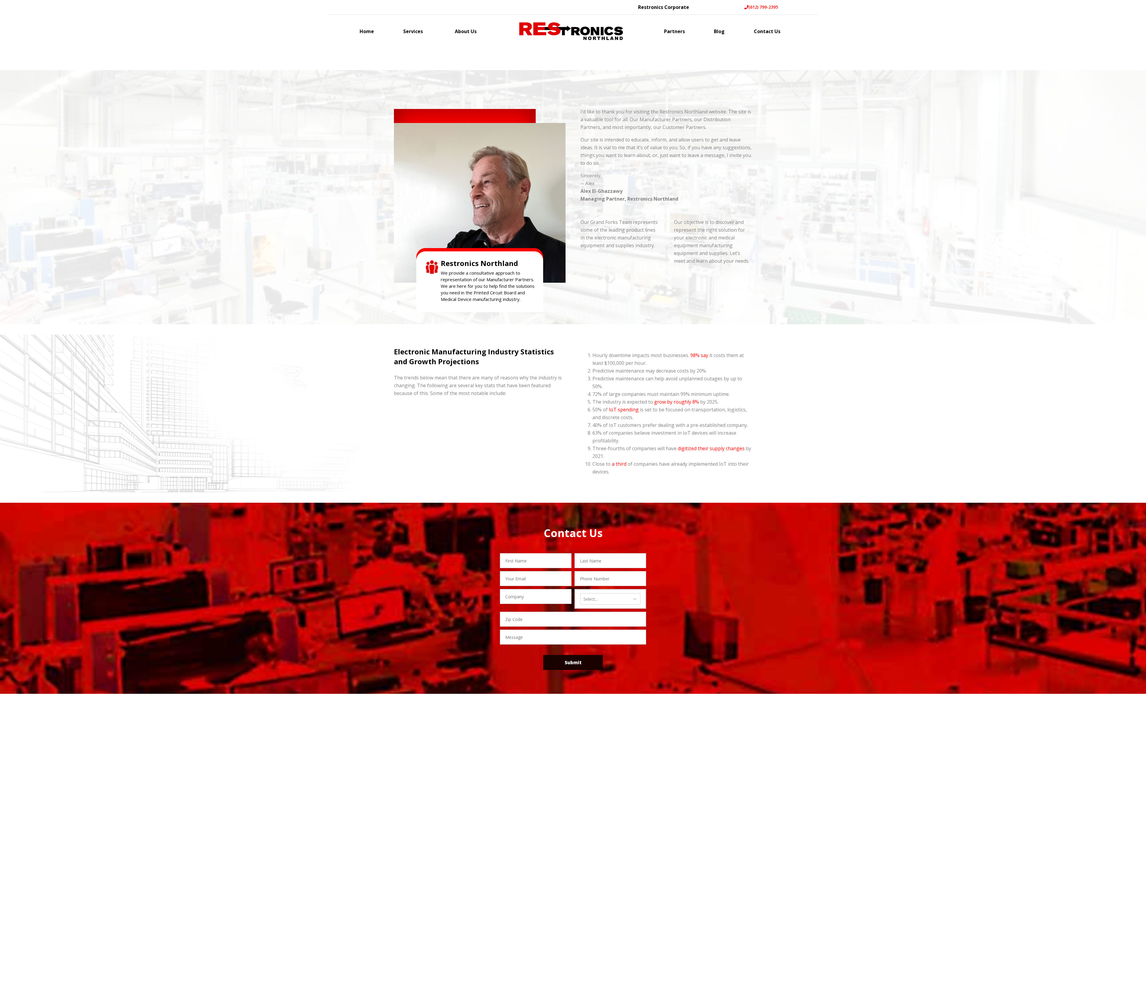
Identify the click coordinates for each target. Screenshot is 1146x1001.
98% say (699, 355)
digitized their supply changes (711, 448)
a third (619, 464)
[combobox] (584, 599)
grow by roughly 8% (676, 402)
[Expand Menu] (425, 32)
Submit (573, 662)
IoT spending (624, 409)
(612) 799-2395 (763, 7)
